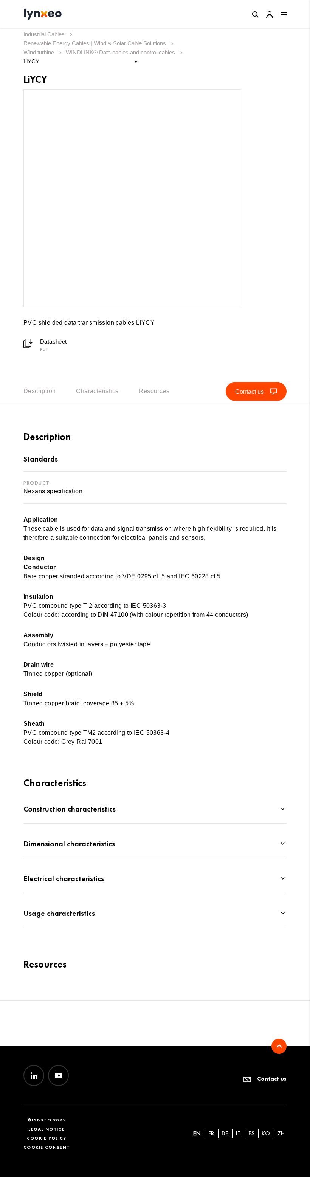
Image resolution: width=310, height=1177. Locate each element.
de (225, 1133)
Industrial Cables (44, 34)
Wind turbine (39, 52)
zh (281, 1133)
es (251, 1133)
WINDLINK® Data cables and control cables (121, 52)
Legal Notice (46, 1129)
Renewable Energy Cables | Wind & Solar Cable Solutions (95, 43)
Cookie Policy (47, 1138)
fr (211, 1133)
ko (266, 1133)
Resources (154, 391)
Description (39, 391)
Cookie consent (46, 1147)
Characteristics (97, 391)
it (238, 1133)
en (197, 1133)
